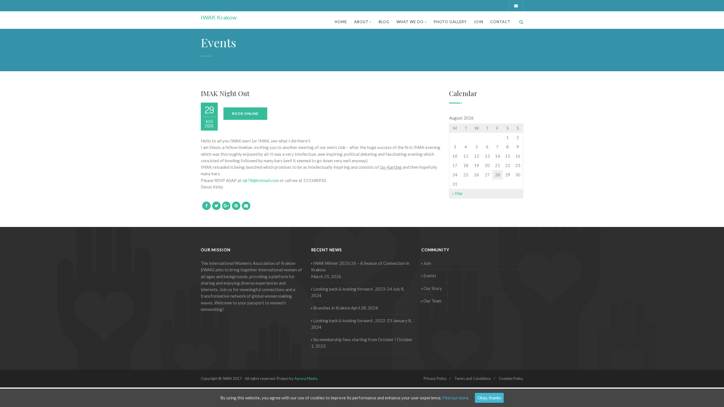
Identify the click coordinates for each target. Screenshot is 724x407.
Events (429, 275)
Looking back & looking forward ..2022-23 (352, 320)
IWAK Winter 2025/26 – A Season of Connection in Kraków (360, 266)
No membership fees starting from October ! (354, 339)
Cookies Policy (511, 378)
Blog (384, 22)
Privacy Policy (435, 378)
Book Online (245, 113)
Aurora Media (305, 378)
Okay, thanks (489, 397)
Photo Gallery (450, 22)
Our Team (432, 300)
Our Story (432, 288)
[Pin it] (236, 206)
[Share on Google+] (226, 206)
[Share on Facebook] (206, 206)
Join (478, 22)
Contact (500, 22)
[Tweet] (216, 206)
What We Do (410, 22)
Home (341, 22)
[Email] (246, 206)
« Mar (457, 193)
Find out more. (455, 397)
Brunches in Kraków (331, 307)
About (361, 22)
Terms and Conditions (472, 378)
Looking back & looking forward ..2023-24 (352, 288)
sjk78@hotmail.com (260, 180)
